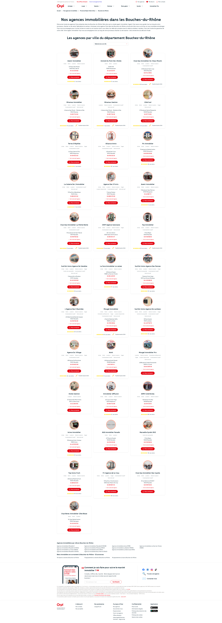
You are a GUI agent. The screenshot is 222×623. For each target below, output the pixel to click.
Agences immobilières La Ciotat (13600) (67, 549)
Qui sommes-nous (118, 608)
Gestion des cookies (137, 617)
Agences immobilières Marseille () (65, 546)
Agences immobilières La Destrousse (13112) (123, 549)
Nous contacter (75, 77)
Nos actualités (79, 608)
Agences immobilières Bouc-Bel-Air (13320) (95, 551)
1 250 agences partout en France (65, 1)
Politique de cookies (137, 615)
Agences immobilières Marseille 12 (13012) (68, 548)
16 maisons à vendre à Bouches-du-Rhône (68, 557)
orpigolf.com (97, 606)
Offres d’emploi (117, 615)
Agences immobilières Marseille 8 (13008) (95, 546)
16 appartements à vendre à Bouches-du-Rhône (97, 557)
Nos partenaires (99, 604)
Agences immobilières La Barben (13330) (122, 548)
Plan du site (135, 606)
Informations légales (137, 608)
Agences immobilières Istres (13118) (121, 546)
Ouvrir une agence (118, 613)
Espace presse (117, 611)
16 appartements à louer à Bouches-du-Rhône (124, 557)
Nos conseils (79, 606)
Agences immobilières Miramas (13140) (94, 548)
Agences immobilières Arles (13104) (93, 549)
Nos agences (116, 606)
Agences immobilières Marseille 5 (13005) (68, 551)
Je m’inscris (116, 582)
